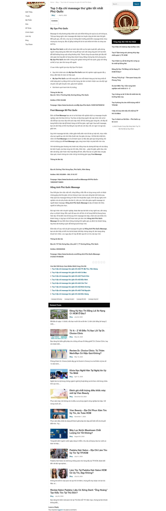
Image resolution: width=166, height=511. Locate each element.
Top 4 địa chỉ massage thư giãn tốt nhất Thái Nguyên (71, 290)
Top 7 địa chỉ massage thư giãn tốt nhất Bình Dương (71, 287)
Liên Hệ (28, 36)
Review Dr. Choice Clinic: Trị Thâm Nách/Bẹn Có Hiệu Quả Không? (87, 352)
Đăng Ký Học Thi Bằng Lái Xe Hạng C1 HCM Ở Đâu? (87, 312)
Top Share (28, 44)
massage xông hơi (93, 299)
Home (52, 2)
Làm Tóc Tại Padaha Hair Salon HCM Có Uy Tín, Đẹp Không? (88, 471)
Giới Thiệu (28, 12)
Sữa (26, 24)
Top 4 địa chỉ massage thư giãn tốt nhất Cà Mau (69, 272)
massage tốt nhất (81, 299)
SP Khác (28, 28)
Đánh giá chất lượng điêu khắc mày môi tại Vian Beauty (87, 392)
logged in (60, 510)
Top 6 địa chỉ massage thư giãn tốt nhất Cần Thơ (69, 283)
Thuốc (27, 16)
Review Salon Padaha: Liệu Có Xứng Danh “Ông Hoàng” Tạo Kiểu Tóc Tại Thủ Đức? (79, 491)
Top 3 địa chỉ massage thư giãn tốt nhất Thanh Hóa (70, 276)
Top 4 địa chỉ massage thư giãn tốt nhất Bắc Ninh (70, 279)
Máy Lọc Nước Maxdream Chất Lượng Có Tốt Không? (85, 431)
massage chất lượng (56, 299)
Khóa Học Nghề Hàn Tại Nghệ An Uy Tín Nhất (88, 372)
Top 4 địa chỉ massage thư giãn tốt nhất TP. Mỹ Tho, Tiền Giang (75, 269)
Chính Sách (29, 32)
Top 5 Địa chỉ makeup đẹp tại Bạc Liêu (126, 47)
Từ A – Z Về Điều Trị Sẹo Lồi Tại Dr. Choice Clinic (87, 332)
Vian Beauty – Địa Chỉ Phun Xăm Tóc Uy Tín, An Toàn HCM (88, 411)
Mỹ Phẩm (28, 20)
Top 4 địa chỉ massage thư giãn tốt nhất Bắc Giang (70, 294)
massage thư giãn (69, 299)
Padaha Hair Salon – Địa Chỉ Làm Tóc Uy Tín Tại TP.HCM (88, 451)
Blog (27, 40)
